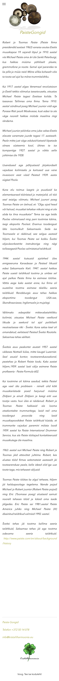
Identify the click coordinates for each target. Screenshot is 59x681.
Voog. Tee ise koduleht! (29, 674)
